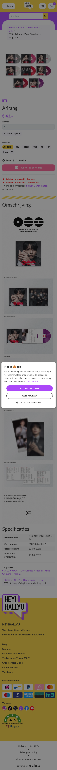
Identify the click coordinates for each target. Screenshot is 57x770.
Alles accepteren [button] (29, 388)
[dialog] (28, 385)
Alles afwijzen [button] (30, 395)
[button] (28, 402)
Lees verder (32, 381)
